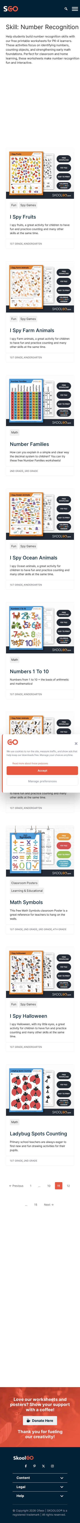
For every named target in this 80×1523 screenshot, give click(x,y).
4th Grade (59, 929)
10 (50, 1185)
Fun (13, 205)
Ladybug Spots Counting (38, 1134)
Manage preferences (42, 781)
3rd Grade (31, 471)
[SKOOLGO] (10, 8)
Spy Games (28, 205)
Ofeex (40, 1510)
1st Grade (16, 243)
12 (69, 1185)
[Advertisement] (40, 102)
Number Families (29, 444)
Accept (42, 770)
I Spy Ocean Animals (33, 558)
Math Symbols (26, 902)
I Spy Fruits (23, 217)
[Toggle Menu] (75, 9)
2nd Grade (16, 471)
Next (49, 1204)
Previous (16, 1185)
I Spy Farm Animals (32, 330)
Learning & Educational (27, 891)
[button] (76, 744)
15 (37, 1204)
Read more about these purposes (30, 763)
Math (14, 432)
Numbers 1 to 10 (29, 671)
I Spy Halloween (28, 1016)
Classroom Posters (24, 883)
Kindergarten (33, 243)
